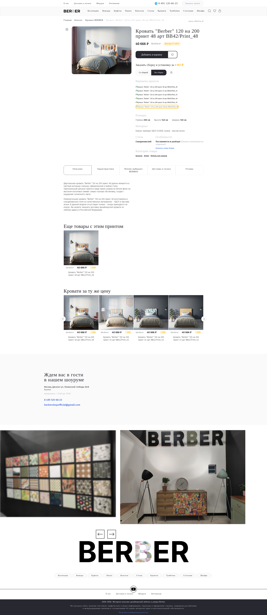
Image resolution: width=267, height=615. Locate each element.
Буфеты (118, 11)
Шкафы (200, 11)
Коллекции (93, 11)
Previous (63, 319)
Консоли (139, 11)
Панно (128, 11)
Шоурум (100, 3)
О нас (66, 3)
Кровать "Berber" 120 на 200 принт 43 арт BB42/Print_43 (186, 338)
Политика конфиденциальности (133, 612)
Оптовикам (114, 3)
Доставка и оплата (82, 3)
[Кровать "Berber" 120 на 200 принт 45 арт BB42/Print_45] (116, 312)
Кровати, (139, 156)
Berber (146, 156)
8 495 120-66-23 (168, 3)
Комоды (106, 11)
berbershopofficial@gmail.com (62, 404)
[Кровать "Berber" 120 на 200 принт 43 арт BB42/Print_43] (186, 312)
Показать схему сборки (165, 148)
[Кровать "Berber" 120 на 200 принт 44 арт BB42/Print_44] (151, 312)
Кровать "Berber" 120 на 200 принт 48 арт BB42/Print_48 (81, 273)
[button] (66, 29)
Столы (151, 11)
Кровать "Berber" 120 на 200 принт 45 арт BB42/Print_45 (116, 338)
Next (204, 319)
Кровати (162, 11)
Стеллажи (188, 11)
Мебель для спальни (159, 156)
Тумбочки (175, 11)
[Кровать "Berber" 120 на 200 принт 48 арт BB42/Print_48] (81, 247)
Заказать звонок (192, 3)
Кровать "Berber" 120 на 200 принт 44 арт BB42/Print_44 (151, 338)
